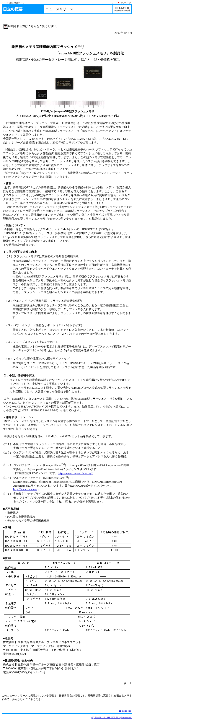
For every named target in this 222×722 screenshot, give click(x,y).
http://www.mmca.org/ (26, 489)
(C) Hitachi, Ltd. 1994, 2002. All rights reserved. (111, 717)
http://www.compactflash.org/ (75, 473)
